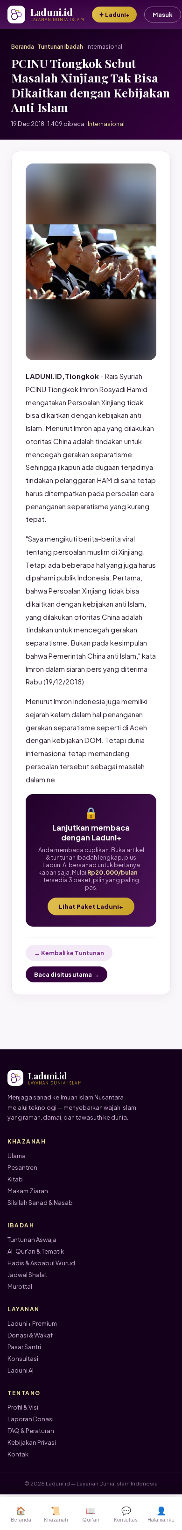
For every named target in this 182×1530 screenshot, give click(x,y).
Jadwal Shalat (27, 1274)
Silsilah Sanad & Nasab (40, 1202)
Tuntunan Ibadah (60, 46)
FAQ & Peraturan (30, 1430)
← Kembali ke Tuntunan (69, 953)
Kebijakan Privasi (31, 1442)
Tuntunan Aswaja (31, 1239)
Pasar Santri (24, 1347)
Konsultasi (22, 1358)
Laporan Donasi (30, 1419)
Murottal (19, 1286)
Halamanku (161, 1514)
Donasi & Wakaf (30, 1335)
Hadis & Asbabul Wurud (41, 1263)
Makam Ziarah (27, 1191)
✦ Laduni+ (114, 14)
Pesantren (22, 1167)
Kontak (17, 1454)
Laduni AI (20, 1370)
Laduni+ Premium (32, 1323)
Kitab (15, 1179)
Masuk (163, 14)
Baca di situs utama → (66, 974)
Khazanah (56, 1514)
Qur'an (90, 1514)
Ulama (16, 1155)
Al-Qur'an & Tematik (35, 1251)
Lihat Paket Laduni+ (91, 906)
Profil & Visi (22, 1407)
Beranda (22, 46)
